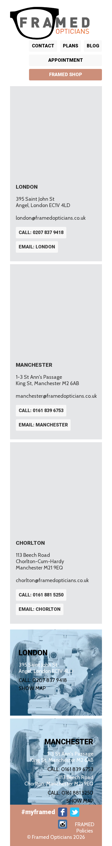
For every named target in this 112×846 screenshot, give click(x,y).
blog (93, 46)
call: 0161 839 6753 (41, 410)
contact (43, 46)
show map (32, 688)
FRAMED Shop (65, 74)
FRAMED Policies (84, 827)
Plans (70, 46)
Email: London (37, 247)
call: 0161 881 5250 (41, 595)
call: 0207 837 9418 (41, 232)
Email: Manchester (43, 425)
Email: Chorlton (40, 609)
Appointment (65, 60)
